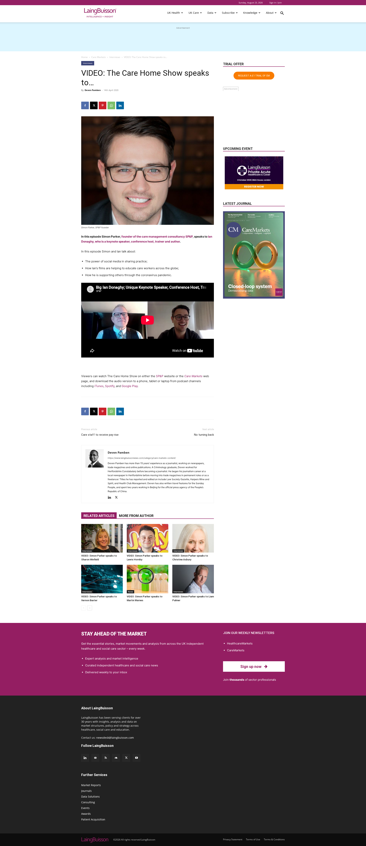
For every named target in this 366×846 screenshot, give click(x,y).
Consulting (88, 802)
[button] (282, 13)
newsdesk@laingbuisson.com (115, 737)
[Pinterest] (102, 105)
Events (85, 808)
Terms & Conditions (274, 839)
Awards (86, 813)
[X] (94, 105)
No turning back (204, 434)
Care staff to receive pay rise (100, 434)
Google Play (130, 386)
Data (210, 12)
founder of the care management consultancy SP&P (157, 236)
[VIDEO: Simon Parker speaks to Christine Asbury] (193, 538)
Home (84, 57)
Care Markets (98, 57)
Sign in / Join (275, 2)
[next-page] (89, 608)
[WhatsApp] (111, 105)
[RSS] (105, 758)
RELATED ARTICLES (98, 516)
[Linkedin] (120, 105)
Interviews (114, 57)
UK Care (194, 12)
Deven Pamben (93, 90)
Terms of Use (253, 839)
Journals (86, 791)
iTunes (99, 386)
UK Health (173, 12)
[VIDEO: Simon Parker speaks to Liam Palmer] (193, 579)
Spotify (109, 386)
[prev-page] (83, 608)
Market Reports (91, 785)
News (130, 591)
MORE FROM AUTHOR (136, 516)
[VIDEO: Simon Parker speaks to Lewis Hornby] (147, 538)
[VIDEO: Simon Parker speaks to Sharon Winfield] (102, 538)
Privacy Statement (232, 839)
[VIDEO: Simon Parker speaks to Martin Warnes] (147, 579)
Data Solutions (90, 796)
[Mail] (95, 758)
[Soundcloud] (116, 758)
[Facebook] (85, 105)
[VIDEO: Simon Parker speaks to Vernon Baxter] (102, 579)
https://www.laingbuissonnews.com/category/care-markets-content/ (142, 458)
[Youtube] (136, 758)
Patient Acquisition (93, 819)
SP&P (159, 376)
